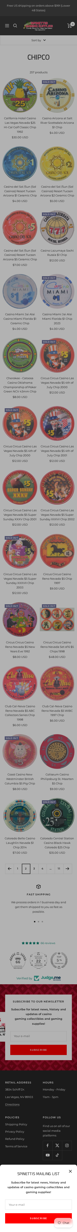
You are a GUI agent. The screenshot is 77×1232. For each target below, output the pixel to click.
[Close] (70, 1171)
